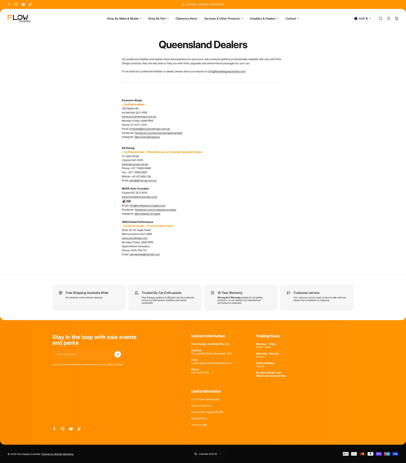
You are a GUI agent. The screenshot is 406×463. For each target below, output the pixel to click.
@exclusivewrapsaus (147, 136)
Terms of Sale (199, 424)
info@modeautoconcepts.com (147, 205)
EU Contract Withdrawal (205, 399)
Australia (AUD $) (208, 453)
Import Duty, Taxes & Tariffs (207, 412)
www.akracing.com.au (135, 164)
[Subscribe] (118, 354)
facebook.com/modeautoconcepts (155, 209)
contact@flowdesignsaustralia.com (211, 363)
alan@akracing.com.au (143, 180)
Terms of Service (201, 405)
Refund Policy (199, 418)
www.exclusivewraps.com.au (139, 116)
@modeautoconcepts (147, 213)
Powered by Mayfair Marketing (57, 454)
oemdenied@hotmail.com (145, 254)
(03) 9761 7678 (200, 372)
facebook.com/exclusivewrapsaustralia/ (159, 132)
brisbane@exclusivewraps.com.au (150, 128)
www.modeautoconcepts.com (139, 196)
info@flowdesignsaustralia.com (227, 71)
